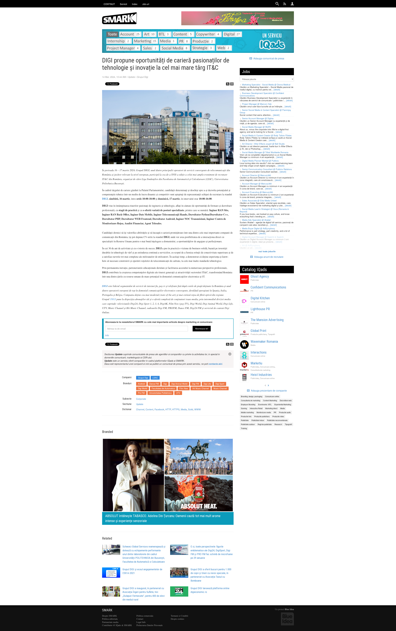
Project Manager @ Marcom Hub (256, 103)
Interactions (259, 352)
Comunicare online (258, 301)
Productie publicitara (259, 334)
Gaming (244, 408)
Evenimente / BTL (264, 404)
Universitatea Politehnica (160, 392)
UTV (178, 392)
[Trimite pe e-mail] (232, 83)
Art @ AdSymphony (251, 245)
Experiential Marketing (282, 404)
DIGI (113, 299)
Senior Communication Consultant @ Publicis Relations (267, 169)
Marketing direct (271, 408)
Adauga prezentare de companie (268, 390)
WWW (197, 409)
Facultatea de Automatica (163, 388)
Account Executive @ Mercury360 (257, 192)
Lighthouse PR (260, 309)
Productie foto (246, 416)
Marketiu (256, 363)
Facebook (159, 409)
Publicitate (255, 280)
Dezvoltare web (286, 400)
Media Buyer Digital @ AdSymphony (258, 228)
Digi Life (207, 383)
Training (244, 428)
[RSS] (227, 83)
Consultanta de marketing (260, 370)
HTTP (168, 409)
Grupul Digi (142, 76)
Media (184, 409)
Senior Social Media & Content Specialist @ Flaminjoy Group (265, 111)
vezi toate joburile (266, 251)
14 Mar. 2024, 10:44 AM (114, 76)
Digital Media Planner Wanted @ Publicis (260, 160)
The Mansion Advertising (267, 320)
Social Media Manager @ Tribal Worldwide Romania (265, 152)
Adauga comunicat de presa (268, 58)
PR (252, 291)
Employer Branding (248, 404)
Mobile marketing (247, 412)
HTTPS (176, 409)
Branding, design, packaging (251, 396)
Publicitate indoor (258, 420)
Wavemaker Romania (264, 341)
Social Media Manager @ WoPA (256, 126)
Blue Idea (289, 609)
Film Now (183, 388)
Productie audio (285, 412)
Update (131, 76)
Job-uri (145, 4)
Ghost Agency (260, 276)
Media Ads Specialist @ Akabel (256, 219)
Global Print (258, 331)
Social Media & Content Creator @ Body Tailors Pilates (267, 135)
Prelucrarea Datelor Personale (149, 625)
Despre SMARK (109, 615)
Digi (165, 383)
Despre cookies (177, 618)
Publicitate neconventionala (277, 420)
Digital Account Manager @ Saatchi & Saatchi (263, 236)
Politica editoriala (110, 618)
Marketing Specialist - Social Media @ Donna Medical (266, 84)
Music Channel (220, 388)
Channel (140, 409)
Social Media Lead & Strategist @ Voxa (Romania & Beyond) (264, 210)
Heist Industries (261, 375)
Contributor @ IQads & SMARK (117, 625)
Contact (139, 618)
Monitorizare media (264, 412)
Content (149, 409)
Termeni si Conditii (179, 615)
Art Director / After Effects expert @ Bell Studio (263, 143)
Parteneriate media (110, 622)
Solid (190, 409)
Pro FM (141, 392)
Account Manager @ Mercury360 (257, 183)
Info (107, 335)
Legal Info (141, 622)
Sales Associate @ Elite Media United (259, 200)
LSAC (155, 377)
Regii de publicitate (265, 424)
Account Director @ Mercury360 (256, 175)
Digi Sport (219, 383)
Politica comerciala (144, 615)
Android (141, 383)
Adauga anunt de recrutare (268, 256)
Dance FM (154, 383)
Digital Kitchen (260, 298)
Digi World (142, 388)
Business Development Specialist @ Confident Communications (262, 94)
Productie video (278, 416)
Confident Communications (268, 287)
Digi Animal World (179, 383)
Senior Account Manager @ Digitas (258, 118)
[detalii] (277, 89)
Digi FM (195, 383)
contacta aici (215, 363)
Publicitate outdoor (248, 424)
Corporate (141, 398)
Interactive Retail (256, 408)
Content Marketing (270, 400)
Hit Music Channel (200, 388)
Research (278, 424)
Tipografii (271, 334)
